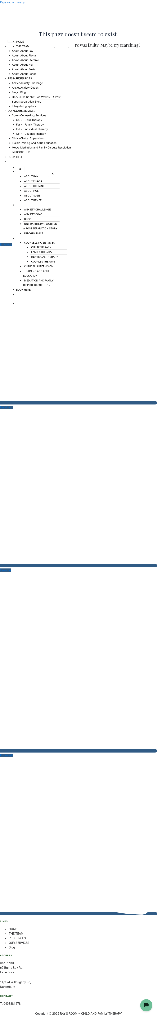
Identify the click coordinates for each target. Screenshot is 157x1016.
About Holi (31, 190)
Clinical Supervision (38, 266)
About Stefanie (29, 60)
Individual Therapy (44, 256)
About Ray (26, 50)
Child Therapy (41, 247)
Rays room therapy (12, 2)
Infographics (33, 233)
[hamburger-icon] (12, 40)
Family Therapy (41, 252)
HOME (20, 41)
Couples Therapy (43, 261)
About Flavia (28, 55)
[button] (66, 205)
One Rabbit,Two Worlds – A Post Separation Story (41, 226)
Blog (27, 219)
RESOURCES (23, 204)
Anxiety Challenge (37, 209)
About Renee (33, 200)
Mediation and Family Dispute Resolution (38, 283)
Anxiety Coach (34, 214)
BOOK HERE (23, 289)
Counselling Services (39, 242)
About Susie (32, 195)
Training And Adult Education (37, 273)
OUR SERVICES (25, 238)
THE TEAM (22, 46)
